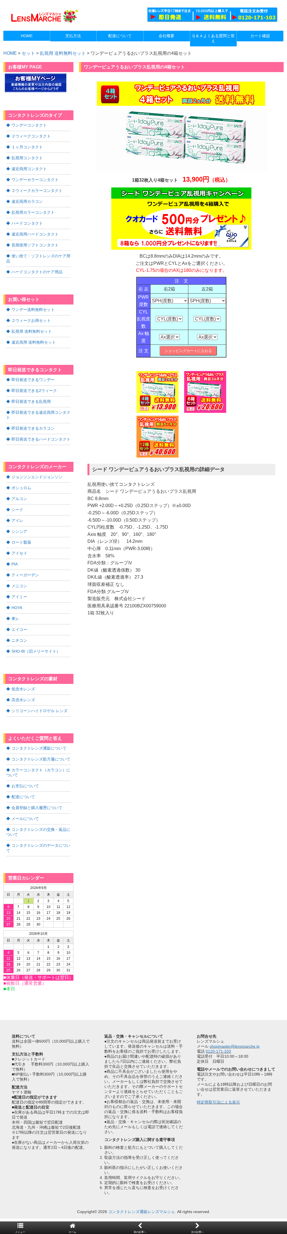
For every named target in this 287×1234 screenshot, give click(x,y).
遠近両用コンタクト (29, 169)
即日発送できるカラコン (33, 428)
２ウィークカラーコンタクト (37, 190)
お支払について (25, 786)
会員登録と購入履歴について (37, 807)
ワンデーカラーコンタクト (35, 179)
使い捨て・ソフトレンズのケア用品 (38, 258)
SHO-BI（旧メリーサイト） (35, 651)
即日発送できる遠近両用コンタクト (38, 415)
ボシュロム (21, 488)
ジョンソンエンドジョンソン (37, 477)
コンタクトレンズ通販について (38, 748)
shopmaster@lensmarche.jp (235, 1046)
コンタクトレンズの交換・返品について (38, 832)
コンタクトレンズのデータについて (38, 848)
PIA (14, 564)
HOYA (16, 607)
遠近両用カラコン (27, 201)
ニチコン (19, 640)
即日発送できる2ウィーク (34, 390)
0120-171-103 (218, 1051)
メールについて (25, 818)
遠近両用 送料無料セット (33, 342)
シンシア (19, 531)
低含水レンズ (23, 689)
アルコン (19, 498)
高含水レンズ (23, 700)
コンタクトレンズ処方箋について (40, 759)
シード (17, 509)
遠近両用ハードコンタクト (35, 234)
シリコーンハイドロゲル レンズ (39, 710)
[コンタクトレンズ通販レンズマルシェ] (44, 22)
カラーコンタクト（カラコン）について (38, 772)
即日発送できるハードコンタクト (40, 439)
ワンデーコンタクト (29, 125)
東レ (15, 618)
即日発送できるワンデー (33, 379)
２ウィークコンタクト (31, 136)
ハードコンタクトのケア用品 (37, 272)
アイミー (19, 597)
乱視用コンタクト (27, 158)
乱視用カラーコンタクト (33, 212)
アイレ (17, 520)
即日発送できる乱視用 (31, 401)
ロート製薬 (21, 542)
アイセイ (19, 553)
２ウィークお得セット (31, 320)
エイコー (19, 629)
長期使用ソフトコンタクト (35, 245)
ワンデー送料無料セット (33, 309)
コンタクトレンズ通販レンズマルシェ (141, 1211)
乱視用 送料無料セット (63, 53)
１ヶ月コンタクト (27, 147)
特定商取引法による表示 (218, 1102)
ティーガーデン (25, 575)
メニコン (19, 586)
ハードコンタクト (27, 223)
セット (28, 53)
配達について (23, 797)
